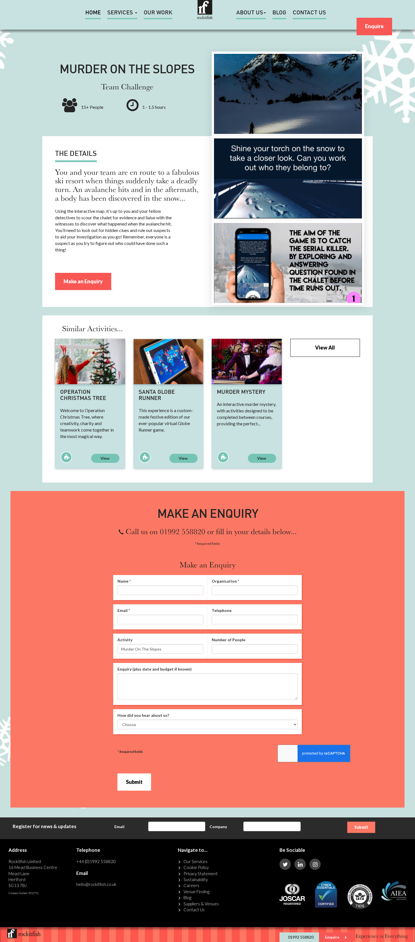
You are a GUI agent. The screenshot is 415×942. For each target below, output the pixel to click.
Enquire (374, 26)
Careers (191, 885)
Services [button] (120, 13)
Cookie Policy (196, 867)
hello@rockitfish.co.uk (96, 884)
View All (325, 347)
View (105, 458)
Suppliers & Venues (201, 903)
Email (119, 826)
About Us (249, 13)
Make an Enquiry (83, 281)
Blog (279, 13)
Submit (134, 782)
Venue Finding (196, 891)
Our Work (158, 13)
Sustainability (196, 879)
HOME (93, 13)
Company (218, 826)
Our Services (195, 861)
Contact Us (309, 13)
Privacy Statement (201, 873)
